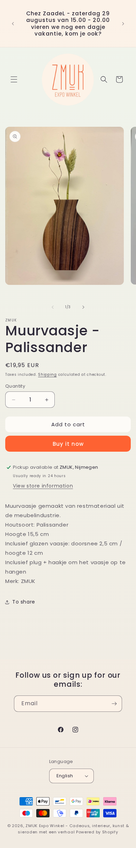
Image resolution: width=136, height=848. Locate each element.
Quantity (15, 386)
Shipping (47, 374)
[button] (14, 79)
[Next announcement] (123, 23)
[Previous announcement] (13, 23)
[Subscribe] (114, 703)
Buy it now (68, 444)
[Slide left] (52, 307)
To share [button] (23, 601)
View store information (43, 485)
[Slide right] (83, 307)
